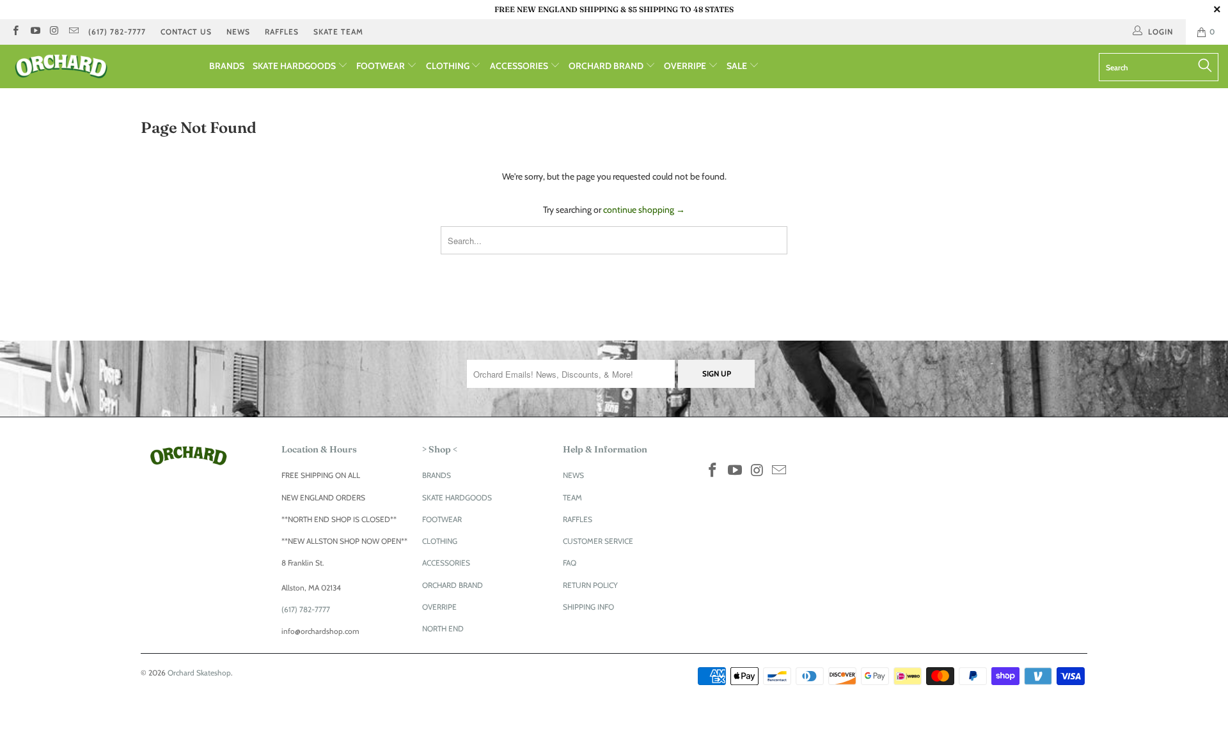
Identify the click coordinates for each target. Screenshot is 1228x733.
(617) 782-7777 (117, 31)
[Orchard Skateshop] (104, 66)
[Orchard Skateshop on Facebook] (15, 31)
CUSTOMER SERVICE (598, 541)
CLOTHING (448, 66)
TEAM (572, 497)
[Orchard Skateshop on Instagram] (54, 31)
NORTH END (443, 628)
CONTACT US (186, 31)
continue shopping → (644, 209)
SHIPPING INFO (588, 607)
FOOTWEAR (381, 66)
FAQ (569, 562)
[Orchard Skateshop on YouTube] (34, 31)
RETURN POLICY (590, 585)
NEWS (238, 31)
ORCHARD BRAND (607, 66)
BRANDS (226, 66)
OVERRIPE (686, 66)
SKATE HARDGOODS (295, 66)
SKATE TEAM (338, 31)
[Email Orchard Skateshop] (73, 31)
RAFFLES (282, 31)
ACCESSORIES (520, 66)
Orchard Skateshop (199, 672)
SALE (738, 66)
